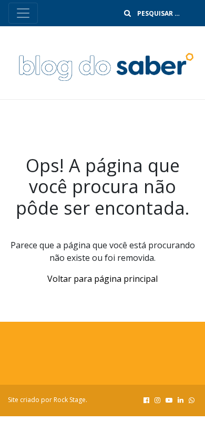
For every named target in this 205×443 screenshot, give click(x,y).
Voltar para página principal (102, 278)
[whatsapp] (191, 400)
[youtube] (169, 400)
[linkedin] (180, 400)
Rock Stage (70, 399)
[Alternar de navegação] (23, 13)
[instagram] (157, 400)
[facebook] (146, 400)
